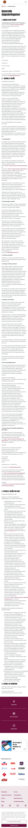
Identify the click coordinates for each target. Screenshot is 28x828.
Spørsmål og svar (18, 798)
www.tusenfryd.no (10, 530)
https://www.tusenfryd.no (17, 24)
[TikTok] (25, 805)
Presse (3, 798)
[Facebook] (2, 805)
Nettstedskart (17, 795)
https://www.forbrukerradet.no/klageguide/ (14, 473)
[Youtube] (18, 805)
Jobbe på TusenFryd (6, 795)
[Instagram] (10, 805)
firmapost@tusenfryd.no (14, 75)
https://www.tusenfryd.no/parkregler (17, 168)
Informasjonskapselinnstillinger (14, 821)
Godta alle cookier (14, 825)
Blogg (2, 801)
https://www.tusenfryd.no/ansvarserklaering (16, 165)
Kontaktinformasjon (19, 801)
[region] (14, 818)
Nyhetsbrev (4, 791)
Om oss (16, 791)
